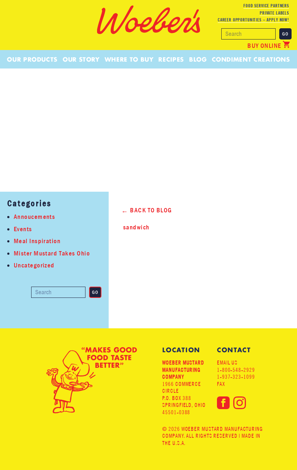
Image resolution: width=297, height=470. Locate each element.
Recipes (171, 59)
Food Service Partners (266, 5)
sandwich (136, 227)
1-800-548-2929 (236, 369)
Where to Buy (129, 59)
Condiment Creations (251, 59)
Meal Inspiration (37, 241)
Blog (198, 59)
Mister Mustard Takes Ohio (52, 253)
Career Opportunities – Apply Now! (253, 19)
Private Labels (274, 13)
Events (23, 229)
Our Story (81, 59)
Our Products (32, 59)
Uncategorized (34, 265)
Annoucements (34, 217)
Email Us (227, 362)
